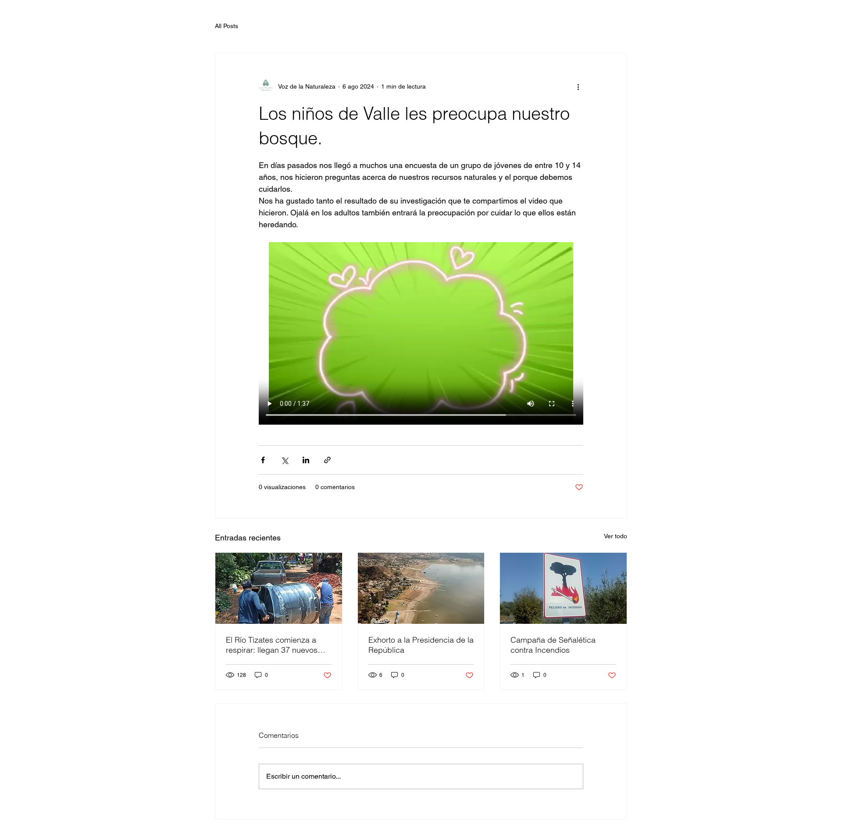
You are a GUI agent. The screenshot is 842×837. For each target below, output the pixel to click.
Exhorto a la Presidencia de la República (421, 645)
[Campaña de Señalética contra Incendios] (563, 588)
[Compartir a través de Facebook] (263, 460)
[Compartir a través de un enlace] (327, 460)
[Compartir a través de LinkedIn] (306, 460)
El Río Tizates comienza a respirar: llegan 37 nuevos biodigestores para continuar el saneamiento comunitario (277, 645)
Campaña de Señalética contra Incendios (553, 645)
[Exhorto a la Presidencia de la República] (421, 588)
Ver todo (615, 536)
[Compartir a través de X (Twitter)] (284, 460)
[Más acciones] (578, 86)
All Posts (226, 25)
